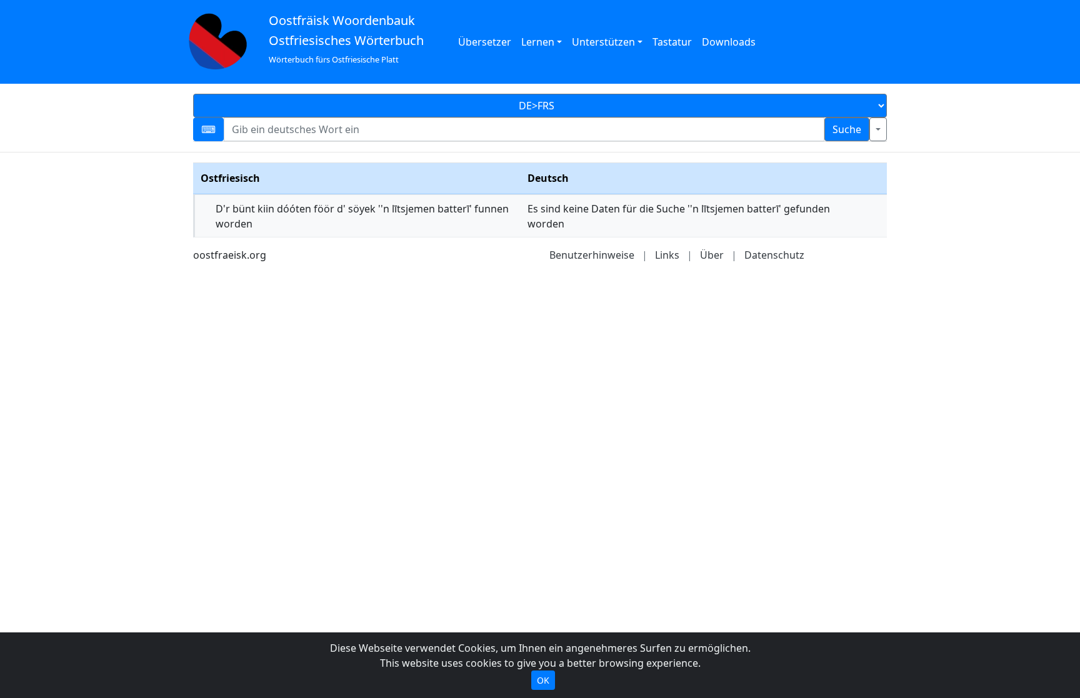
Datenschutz (774, 255)
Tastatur (672, 42)
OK (543, 680)
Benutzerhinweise (591, 255)
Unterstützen (603, 42)
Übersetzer (484, 42)
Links (667, 255)
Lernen (537, 42)
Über (712, 255)
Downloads (729, 42)
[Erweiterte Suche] (878, 129)
